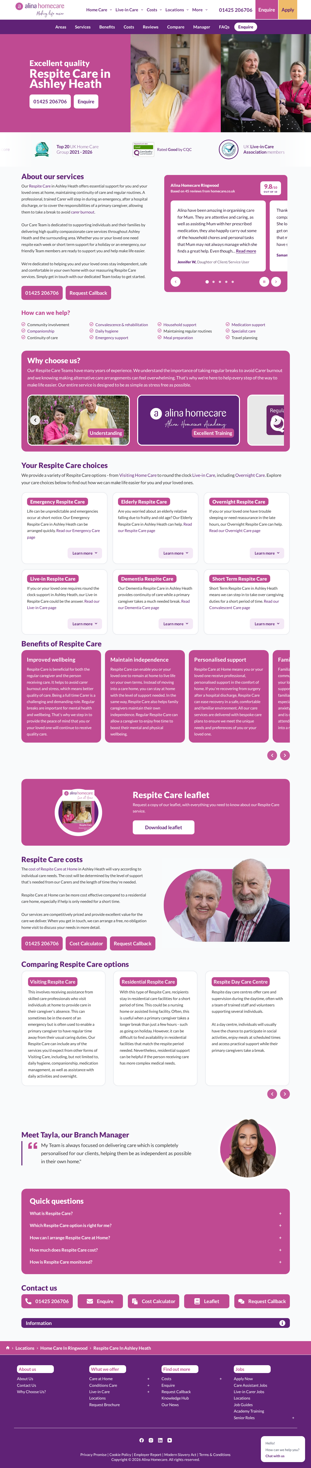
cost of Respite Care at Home (53, 869)
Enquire (266, 10)
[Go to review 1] (207, 282)
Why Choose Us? (31, 1391)
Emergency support (111, 337)
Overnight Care (250, 475)
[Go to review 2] (213, 282)
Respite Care (40, 186)
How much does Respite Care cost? (64, 1250)
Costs (152, 9)
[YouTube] (169, 1440)
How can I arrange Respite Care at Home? (70, 1237)
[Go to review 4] (226, 282)
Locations (174, 9)
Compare (175, 26)
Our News (170, 1404)
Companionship (40, 331)
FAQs (224, 26)
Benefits (107, 26)
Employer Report (148, 1454)
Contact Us (26, 1385)
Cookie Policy (120, 1454)
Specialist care (243, 331)
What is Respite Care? (51, 1213)
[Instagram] (151, 1440)
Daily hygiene (106, 331)
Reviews (150, 26)
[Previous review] (175, 282)
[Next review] (276, 282)
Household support (179, 324)
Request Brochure (104, 1404)
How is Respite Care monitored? (61, 1262)
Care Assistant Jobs (250, 1385)
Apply (287, 10)
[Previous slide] (35, 420)
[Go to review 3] (220, 282)
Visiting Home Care (138, 475)
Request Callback (176, 1391)
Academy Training (249, 1411)
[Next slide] (276, 420)
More (197, 9)
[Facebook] (141, 1440)
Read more (246, 251)
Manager (201, 26)
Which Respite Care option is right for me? (71, 1225)
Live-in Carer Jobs (249, 1391)
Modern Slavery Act (180, 1454)
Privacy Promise (93, 1454)
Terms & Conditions (215, 1454)
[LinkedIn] (160, 1440)
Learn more (87, 554)
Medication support (248, 324)
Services (82, 26)
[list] (155, 420)
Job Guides (243, 1404)
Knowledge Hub (175, 1398)
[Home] (8, 1348)
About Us (25, 1378)
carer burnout (82, 212)
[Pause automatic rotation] (264, 282)
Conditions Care (103, 1385)
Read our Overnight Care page (234, 530)
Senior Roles (244, 1417)
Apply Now (243, 1378)
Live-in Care (127, 9)
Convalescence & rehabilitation (121, 324)
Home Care (96, 9)
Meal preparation (178, 337)
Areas (60, 26)
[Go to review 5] (233, 282)
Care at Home (101, 1378)
